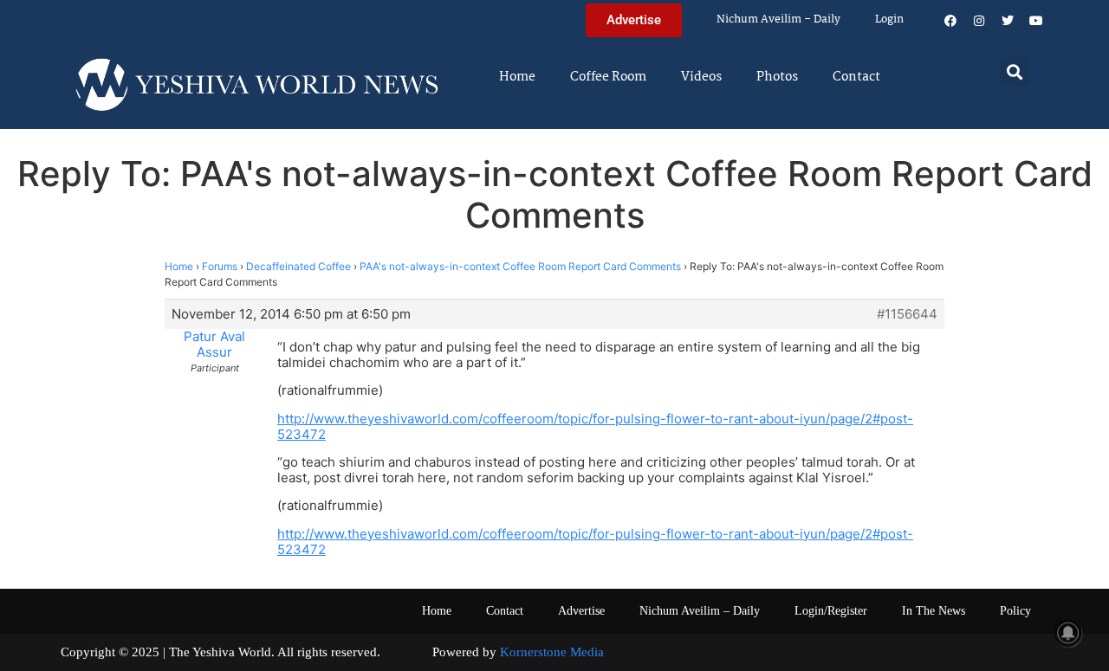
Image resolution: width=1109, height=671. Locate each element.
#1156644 (907, 314)
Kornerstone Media (552, 652)
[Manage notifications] (1068, 633)
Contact (856, 77)
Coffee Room (608, 77)
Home (517, 77)
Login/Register (830, 610)
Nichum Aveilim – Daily (778, 19)
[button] (1015, 71)
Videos (701, 77)
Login (889, 19)
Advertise (581, 610)
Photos (777, 77)
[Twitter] (1008, 21)
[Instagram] (979, 21)
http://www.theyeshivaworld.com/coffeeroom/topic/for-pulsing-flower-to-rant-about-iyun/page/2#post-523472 (595, 426)
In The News (933, 610)
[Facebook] (950, 21)
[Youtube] (1036, 21)
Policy (1015, 610)
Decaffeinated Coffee (298, 266)
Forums (219, 266)
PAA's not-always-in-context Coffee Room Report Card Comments (520, 266)
